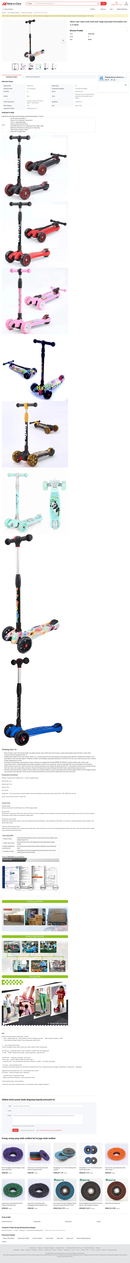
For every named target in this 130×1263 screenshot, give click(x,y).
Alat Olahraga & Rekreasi (13, 12)
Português (34, 1250)
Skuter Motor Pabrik (23, 1238)
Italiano (55, 1250)
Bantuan (103, 9)
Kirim (15, 1130)
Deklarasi (40, 1248)
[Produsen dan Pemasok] (11, 4)
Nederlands (67, 1250)
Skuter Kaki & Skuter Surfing (40, 12)
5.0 (106, 80)
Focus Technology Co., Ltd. (60, 1253)
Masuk (126, 5)
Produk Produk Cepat (89, 1248)
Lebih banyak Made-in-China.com (74, 1248)
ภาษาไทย (92, 1250)
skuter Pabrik (49, 1238)
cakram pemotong (7, 1221)
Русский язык (47, 1250)
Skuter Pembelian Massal (83, 1238)
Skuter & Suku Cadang (26, 12)
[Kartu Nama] (125, 85)
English (22, 1250)
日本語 (82, 1250)
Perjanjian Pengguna (49, 1248)
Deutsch (60, 1250)
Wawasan (98, 1248)
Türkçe (98, 1250)
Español (28, 1250)
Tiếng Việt (103, 1250)
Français (40, 1250)
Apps (111, 9)
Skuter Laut (70, 1238)
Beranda (4, 12)
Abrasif (99, 1221)
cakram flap (68, 1221)
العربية (72, 1250)
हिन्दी (87, 1250)
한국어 (77, 1250)
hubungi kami (74, 16)
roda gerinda (36, 1221)
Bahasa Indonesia (112, 1250)
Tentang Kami (32, 1248)
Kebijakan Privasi (60, 1248)
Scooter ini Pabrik (37, 1238)
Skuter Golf (60, 1238)
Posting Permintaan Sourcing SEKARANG (49, 1130)
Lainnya (4, 1241)
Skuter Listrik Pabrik (8, 1238)
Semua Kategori (8, 9)
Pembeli (92, 9)
